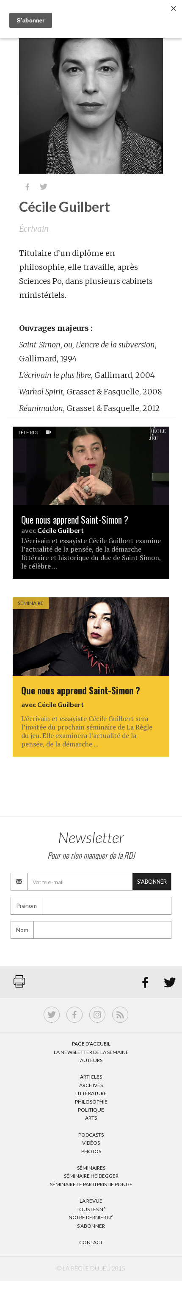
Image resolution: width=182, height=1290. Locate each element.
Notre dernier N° (91, 1217)
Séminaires (91, 1168)
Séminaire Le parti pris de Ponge (91, 1184)
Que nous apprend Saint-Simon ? (74, 519)
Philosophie (91, 1102)
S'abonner (152, 881)
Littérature (91, 1093)
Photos (91, 1151)
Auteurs (91, 1060)
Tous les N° (91, 1209)
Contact (91, 1242)
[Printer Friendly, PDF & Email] (19, 985)
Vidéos (91, 1143)
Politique (91, 1110)
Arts (91, 1118)
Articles (91, 1077)
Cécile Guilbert (60, 530)
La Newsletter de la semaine (91, 1052)
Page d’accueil (91, 1043)
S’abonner (91, 1226)
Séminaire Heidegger (91, 1176)
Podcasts (91, 1135)
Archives (91, 1085)
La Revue (91, 1201)
